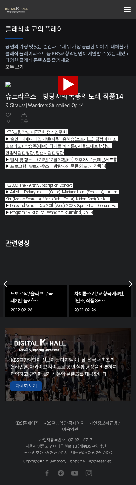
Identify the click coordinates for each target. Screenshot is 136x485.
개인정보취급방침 (105, 423)
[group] (36, 284)
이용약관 (70, 429)
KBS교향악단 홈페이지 (64, 423)
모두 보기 (14, 67)
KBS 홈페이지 (26, 423)
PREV (5, 284)
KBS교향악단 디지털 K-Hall (40, 10)
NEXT (131, 284)
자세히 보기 (26, 386)
